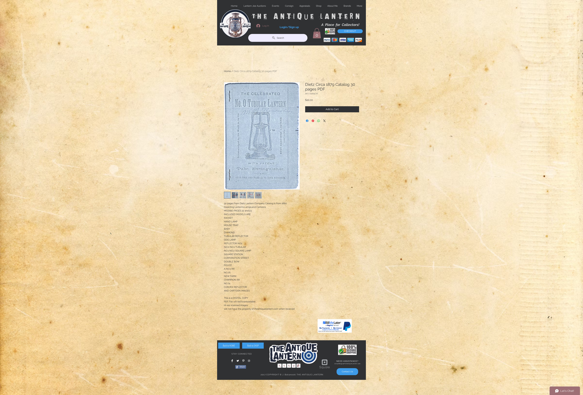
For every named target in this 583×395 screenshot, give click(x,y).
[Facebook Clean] (232, 360)
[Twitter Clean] (237, 360)
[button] (317, 33)
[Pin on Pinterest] (313, 121)
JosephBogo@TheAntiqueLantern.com (347, 363)
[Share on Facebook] (307, 121)
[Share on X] (324, 121)
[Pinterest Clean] (243, 360)
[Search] (363, 22)
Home (227, 71)
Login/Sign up (289, 27)
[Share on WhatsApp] (318, 121)
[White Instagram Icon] (249, 360)
